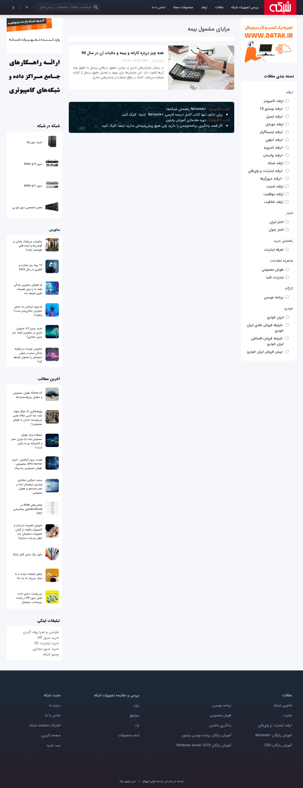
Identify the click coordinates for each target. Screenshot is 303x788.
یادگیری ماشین (220, 725)
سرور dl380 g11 (33, 186)
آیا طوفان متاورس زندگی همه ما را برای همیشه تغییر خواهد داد (28, 289)
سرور (127, 781)
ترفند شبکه (275, 163)
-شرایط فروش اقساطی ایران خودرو (267, 341)
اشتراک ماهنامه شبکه (45, 725)
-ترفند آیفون (274, 140)
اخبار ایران (276, 222)
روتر (136, 705)
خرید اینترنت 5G (46, 643)
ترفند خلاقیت (273, 202)
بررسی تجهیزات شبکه (245, 7)
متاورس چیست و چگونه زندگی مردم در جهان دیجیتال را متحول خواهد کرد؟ (27, 355)
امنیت (287, 715)
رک (137, 725)
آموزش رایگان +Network (273, 735)
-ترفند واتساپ (273, 155)
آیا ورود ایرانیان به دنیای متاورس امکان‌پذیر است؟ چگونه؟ (28, 311)
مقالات (219, 7)
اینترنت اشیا (274, 277)
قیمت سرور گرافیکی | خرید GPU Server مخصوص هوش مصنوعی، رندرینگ (27, 464)
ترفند (204, 7)
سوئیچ (134, 715)
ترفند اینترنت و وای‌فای (275, 725)
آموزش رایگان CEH (278, 745)
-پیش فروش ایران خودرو (265, 352)
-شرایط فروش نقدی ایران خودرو (265, 327)
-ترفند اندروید (273, 147)
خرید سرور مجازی (46, 649)
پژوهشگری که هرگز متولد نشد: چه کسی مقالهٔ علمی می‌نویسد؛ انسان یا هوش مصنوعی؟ (27, 417)
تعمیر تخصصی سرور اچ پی (27, 207)
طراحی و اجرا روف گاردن (41, 632)
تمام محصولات (128, 735)
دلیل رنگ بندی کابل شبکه (27, 554)
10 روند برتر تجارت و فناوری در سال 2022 (30, 267)
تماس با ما (158, 7)
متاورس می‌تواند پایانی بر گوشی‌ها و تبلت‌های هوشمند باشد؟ (27, 245)
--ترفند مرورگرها (271, 178)
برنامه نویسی (273, 297)
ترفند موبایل (274, 124)
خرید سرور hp (34, 142)
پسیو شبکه (51, 654)
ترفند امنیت (274, 186)
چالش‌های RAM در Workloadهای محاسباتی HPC (27, 509)
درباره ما (55, 705)
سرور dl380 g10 (33, 164)
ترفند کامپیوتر (273, 101)
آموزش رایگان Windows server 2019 (203, 745)
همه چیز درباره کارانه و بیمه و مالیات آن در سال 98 (122, 53)
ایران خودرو (275, 317)
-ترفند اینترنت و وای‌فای (265, 171)
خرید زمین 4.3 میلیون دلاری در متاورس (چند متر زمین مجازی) (27, 332)
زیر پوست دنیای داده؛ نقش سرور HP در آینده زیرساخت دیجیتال (29, 598)
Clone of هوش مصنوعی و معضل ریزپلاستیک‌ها (27, 395)
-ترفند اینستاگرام (271, 132)
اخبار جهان (276, 229)
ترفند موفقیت (273, 194)
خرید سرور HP (48, 637)
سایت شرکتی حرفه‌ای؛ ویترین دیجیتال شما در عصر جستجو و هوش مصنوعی (29, 486)
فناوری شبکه (283, 705)
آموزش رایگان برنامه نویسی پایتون (206, 735)
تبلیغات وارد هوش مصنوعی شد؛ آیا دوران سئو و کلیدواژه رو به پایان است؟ (27, 441)
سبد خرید (53, 745)
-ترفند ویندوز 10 (271, 109)
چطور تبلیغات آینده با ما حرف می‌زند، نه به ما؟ (28, 576)
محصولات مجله (183, 7)
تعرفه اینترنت (273, 249)
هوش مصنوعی (272, 269)
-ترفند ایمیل (274, 116)
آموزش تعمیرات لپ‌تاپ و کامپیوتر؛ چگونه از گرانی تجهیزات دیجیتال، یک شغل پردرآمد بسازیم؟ (28, 531)
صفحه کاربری (51, 735)
